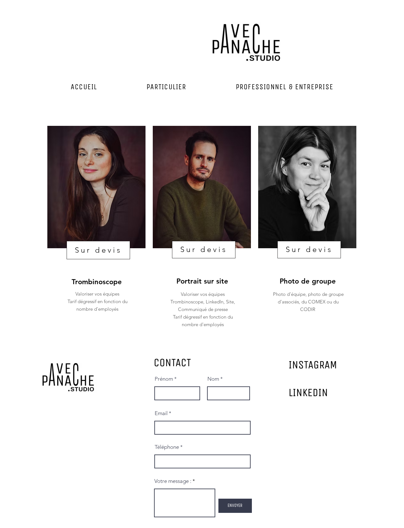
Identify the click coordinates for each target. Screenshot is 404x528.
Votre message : (172, 481)
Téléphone (167, 447)
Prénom (164, 379)
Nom (213, 379)
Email (161, 413)
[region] (96, 230)
